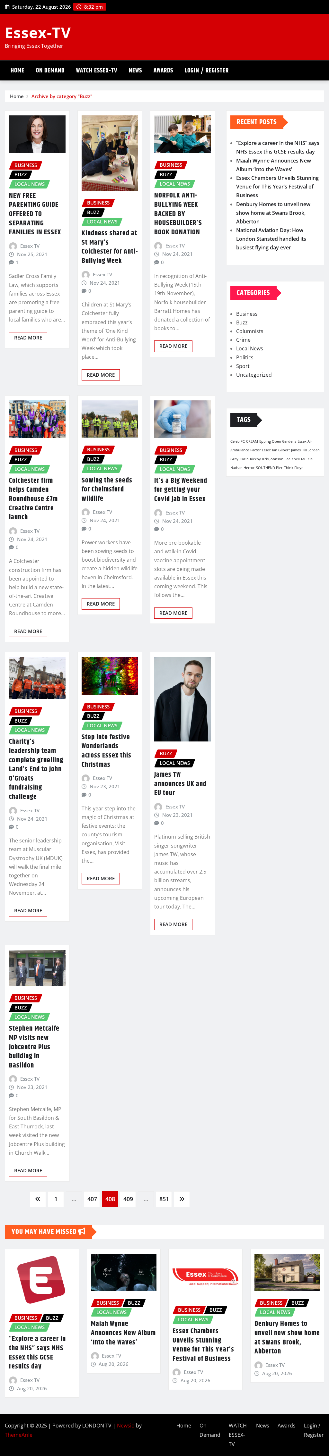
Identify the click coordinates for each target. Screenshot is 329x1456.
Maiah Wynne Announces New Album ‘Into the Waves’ (123, 1333)
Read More (28, 337)
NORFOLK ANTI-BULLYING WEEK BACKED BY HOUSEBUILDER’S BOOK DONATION (178, 214)
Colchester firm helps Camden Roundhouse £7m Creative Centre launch (33, 499)
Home (17, 70)
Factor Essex (260, 450)
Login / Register (207, 70)
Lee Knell (292, 459)
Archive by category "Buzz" (61, 96)
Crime (243, 339)
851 (164, 1199)
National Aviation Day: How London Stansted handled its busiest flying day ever (271, 239)
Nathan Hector (242, 467)
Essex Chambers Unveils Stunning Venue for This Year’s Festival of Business (277, 186)
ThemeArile (18, 1434)
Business (247, 313)
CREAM (252, 441)
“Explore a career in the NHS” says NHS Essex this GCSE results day (37, 1353)
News (135, 70)
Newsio (126, 1425)
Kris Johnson (272, 459)
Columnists (249, 331)
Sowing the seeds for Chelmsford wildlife (107, 489)
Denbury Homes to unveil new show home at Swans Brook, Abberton (273, 213)
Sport (243, 366)
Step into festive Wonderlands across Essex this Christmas (106, 751)
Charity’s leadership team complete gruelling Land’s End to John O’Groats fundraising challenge (36, 769)
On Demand (50, 70)
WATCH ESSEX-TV (96, 70)
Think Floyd (294, 467)
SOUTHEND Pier (269, 467)
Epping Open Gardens (277, 441)
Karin (244, 459)
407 (92, 1199)
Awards (163, 70)
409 (128, 1199)
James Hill (299, 450)
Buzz (242, 322)
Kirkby (255, 459)
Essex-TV (38, 32)
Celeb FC (237, 441)
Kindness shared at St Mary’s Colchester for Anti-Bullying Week (110, 247)
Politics (244, 357)
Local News (249, 348)
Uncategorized (254, 374)
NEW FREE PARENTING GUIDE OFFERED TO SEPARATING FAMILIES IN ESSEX (35, 214)
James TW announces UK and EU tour (180, 784)
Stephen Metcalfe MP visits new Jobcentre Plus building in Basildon (34, 1047)
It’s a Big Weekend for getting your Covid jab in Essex (180, 490)
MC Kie (307, 459)
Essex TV (30, 246)
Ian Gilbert (281, 450)
